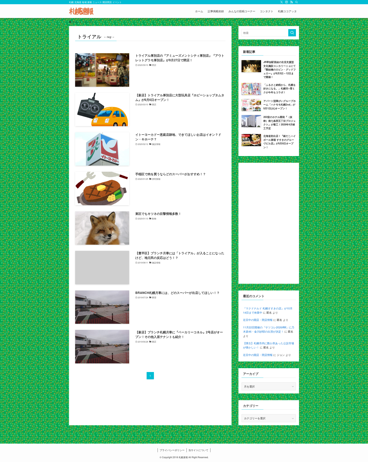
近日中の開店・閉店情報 (258, 320)
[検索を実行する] (292, 32)
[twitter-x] (281, 2)
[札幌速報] (81, 11)
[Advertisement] (269, 223)
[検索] (296, 2)
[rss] (291, 2)
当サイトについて (198, 450)
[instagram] (286, 2)
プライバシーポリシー (172, 450)
